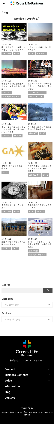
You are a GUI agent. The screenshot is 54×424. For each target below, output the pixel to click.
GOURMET (41, 53)
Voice (8, 380)
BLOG (16, 53)
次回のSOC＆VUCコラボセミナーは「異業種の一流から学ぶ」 (39, 86)
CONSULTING (34, 175)
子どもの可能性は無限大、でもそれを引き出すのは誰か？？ (13, 86)
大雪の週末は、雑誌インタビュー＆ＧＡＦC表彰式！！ (39, 168)
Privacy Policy (27, 408)
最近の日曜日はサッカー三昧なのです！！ (13, 243)
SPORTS (17, 136)
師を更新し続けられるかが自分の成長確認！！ (39, 128)
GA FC (5, 172)
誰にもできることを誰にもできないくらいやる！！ (13, 48)
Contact (9, 397)
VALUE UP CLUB (36, 97)
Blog (7, 391)
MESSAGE (7, 53)
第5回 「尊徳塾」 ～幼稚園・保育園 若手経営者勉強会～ (39, 244)
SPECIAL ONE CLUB (37, 93)
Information (12, 386)
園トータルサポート (11, 97)
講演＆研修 (33, 251)
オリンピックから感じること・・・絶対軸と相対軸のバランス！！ (13, 129)
